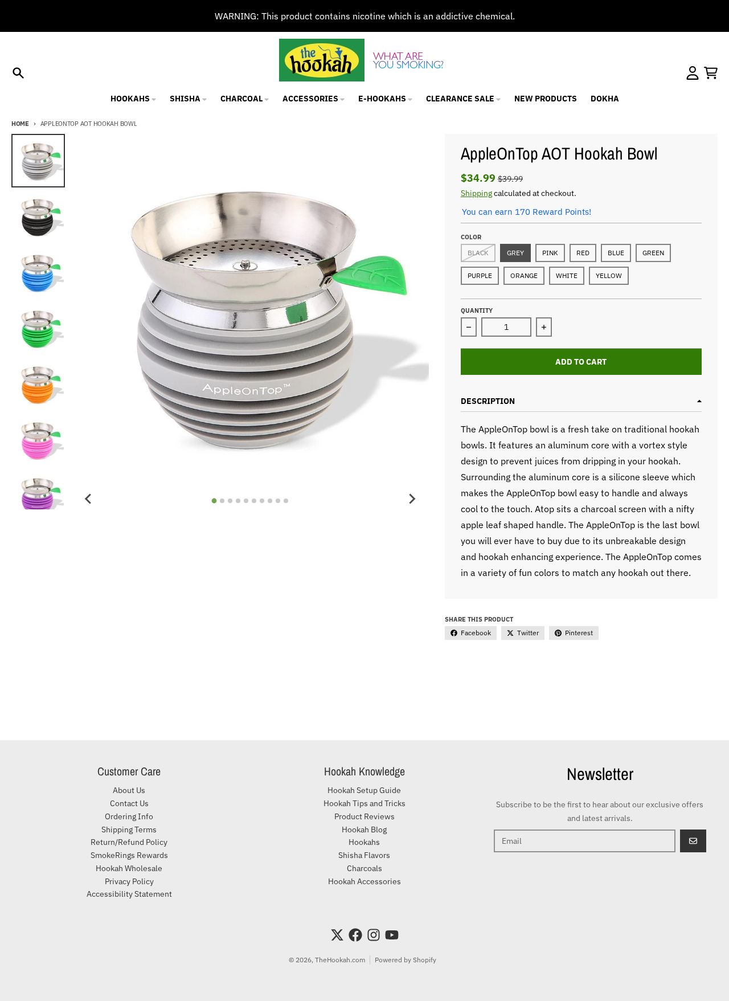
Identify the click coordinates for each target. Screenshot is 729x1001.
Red (582, 252)
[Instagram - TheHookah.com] (373, 935)
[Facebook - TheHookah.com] (355, 935)
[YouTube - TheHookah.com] (392, 935)
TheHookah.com (340, 959)
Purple (480, 275)
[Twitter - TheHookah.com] (337, 935)
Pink (550, 252)
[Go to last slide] (89, 499)
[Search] (18, 73)
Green (653, 252)
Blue (616, 252)
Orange (524, 275)
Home (20, 124)
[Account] (692, 73)
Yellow (609, 275)
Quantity (477, 310)
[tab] (214, 501)
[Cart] (711, 73)
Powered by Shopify (405, 959)
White (567, 275)
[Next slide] (412, 499)
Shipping (476, 193)
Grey (515, 252)
